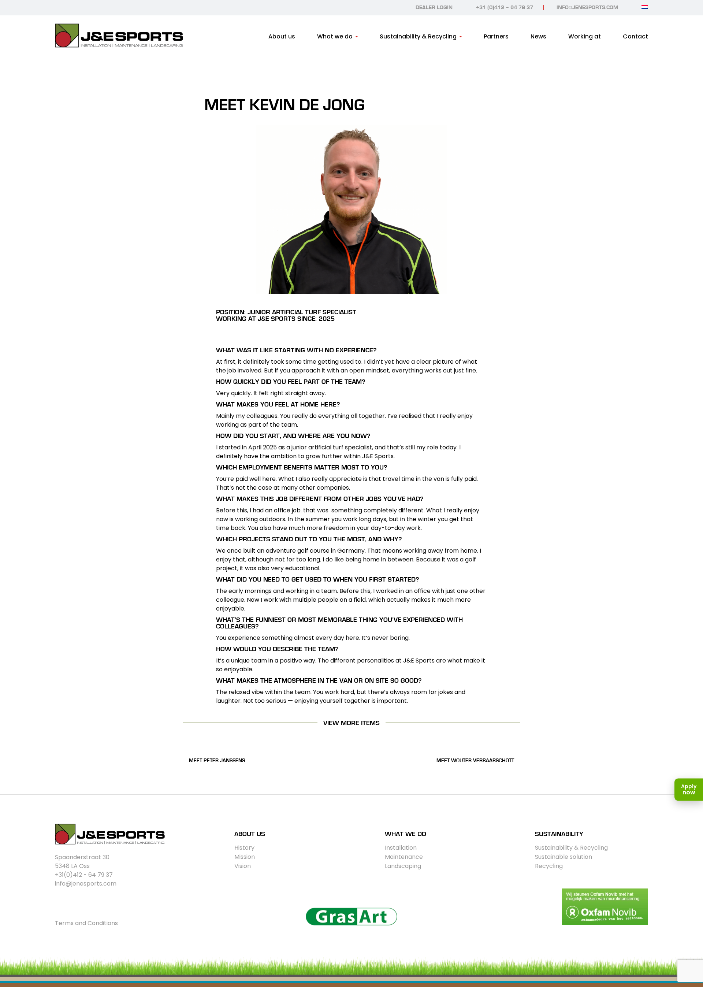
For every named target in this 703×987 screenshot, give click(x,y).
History (244, 847)
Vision (242, 866)
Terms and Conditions (86, 923)
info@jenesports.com (587, 7)
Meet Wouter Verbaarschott (475, 761)
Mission (244, 857)
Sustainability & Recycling (418, 36)
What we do (335, 36)
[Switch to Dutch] (644, 7)
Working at (584, 36)
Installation (401, 847)
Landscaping (403, 866)
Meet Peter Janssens (217, 761)
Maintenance (404, 857)
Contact (635, 36)
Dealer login (434, 7)
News (538, 36)
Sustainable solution (563, 857)
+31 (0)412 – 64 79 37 (504, 7)
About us (281, 36)
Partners (496, 36)
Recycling (549, 866)
